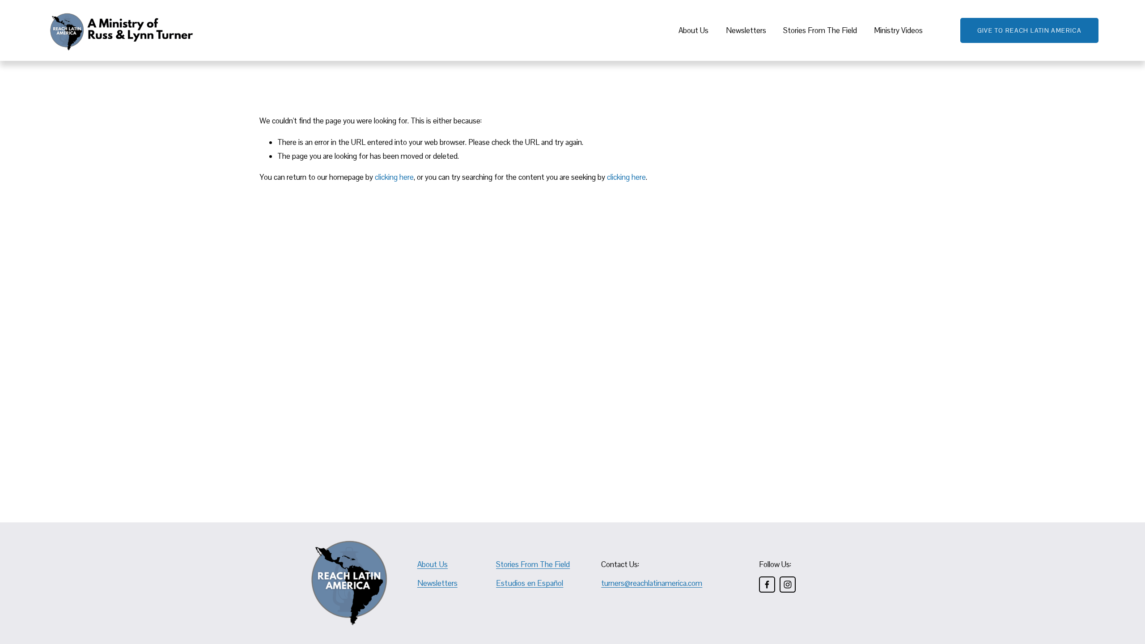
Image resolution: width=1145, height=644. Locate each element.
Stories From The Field (820, 30)
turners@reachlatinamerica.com (651, 583)
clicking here (394, 177)
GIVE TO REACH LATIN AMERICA (1029, 30)
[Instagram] (788, 584)
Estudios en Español (529, 583)
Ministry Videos (898, 30)
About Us (693, 30)
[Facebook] (767, 584)
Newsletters (746, 30)
